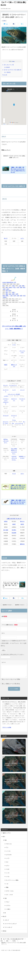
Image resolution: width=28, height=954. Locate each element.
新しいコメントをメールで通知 (11, 679)
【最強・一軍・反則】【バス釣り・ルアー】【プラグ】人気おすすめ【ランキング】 (18, 487)
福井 (13, 292)
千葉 (18, 287)
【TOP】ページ (8, 747)
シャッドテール (19, 423)
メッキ (7, 872)
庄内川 (7, 67)
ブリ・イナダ (9, 894)
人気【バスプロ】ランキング (14, 518)
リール (14, 344)
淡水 (6, 898)
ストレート (5, 421)
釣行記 (4, 931)
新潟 (7, 290)
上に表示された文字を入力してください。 (13, 654)
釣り (4, 836)
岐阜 (10, 294)
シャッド (22, 389)
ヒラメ (7, 865)
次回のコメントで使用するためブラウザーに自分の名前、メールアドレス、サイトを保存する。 (13, 643)
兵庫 (14, 295)
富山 (7, 292)
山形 (20, 285)
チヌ (7, 862)
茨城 (21, 287)
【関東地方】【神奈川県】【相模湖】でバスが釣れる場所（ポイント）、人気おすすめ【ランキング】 (14, 798)
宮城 (13, 285)
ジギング (7, 920)
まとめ (4, 74)
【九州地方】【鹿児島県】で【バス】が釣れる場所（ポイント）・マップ (14, 764)
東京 (7, 287)
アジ (7, 847)
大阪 (11, 295)
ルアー (22, 238)
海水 (6, 840)
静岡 (13, 294)
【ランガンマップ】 (8, 64)
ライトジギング (8, 927)
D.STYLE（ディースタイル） (14, 458)
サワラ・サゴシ (10, 891)
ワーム (14, 420)
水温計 (5, 364)
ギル (13, 423)
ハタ (7, 883)
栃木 (24, 287)
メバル (7, 876)
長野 (10, 290)
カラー (22, 473)
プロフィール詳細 (6, 727)
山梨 (7, 289)
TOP (13, 939)
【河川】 (7, 72)
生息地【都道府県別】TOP (9, 282)
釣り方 (5, 238)
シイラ (7, 858)
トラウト (8, 905)
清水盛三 (14, 530)
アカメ (7, 902)
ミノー (14, 389)
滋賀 (21, 295)
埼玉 (14, 287)
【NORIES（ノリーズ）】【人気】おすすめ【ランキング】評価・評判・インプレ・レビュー (14, 781)
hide (13, 61)
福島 (23, 285)
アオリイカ (9, 843)
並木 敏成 (5, 530)
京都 (18, 295)
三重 (17, 294)
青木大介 (22, 521)
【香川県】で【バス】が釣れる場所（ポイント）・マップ (14, 816)
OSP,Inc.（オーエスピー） (6, 441)
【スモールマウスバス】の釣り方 (11, 69)
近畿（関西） (5, 295)
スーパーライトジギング (10, 923)
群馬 (4, 289)
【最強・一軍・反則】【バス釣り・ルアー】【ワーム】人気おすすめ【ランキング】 (18, 502)
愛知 (7, 294)
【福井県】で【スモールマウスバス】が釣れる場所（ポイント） (8, 604)
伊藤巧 (14, 524)
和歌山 (4, 297)
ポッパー (5, 385)
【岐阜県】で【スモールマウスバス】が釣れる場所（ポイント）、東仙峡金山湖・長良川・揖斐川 (21, 604)
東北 (3, 285)
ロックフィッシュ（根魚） (12, 880)
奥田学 (22, 524)
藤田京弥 (22, 544)
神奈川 (10, 287)
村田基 (5, 521)
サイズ (14, 473)
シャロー (6, 396)
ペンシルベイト (13, 385)
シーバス (8, 851)
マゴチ (7, 869)
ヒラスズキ (9, 854)
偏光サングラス (7, 833)
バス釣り (4, 20)
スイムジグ (6, 415)
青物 (7, 887)
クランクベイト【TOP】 (14, 394)
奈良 (24, 295)
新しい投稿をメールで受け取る (11, 683)
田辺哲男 (14, 532)
